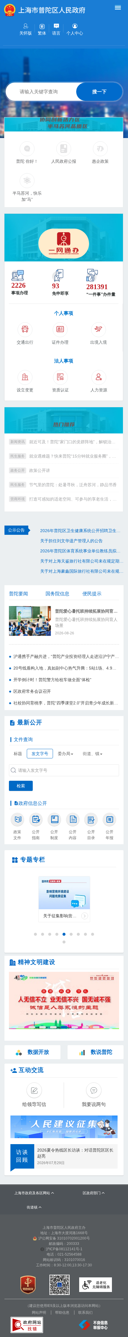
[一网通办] (63, 237)
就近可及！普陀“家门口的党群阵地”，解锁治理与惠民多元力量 (73, 441)
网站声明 (39, 1312)
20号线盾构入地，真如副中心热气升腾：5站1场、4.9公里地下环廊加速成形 (66, 668)
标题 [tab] (18, 753)
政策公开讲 (39, 470)
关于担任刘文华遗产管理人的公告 (71, 540)
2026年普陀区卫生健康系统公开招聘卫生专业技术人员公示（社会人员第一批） (82, 530)
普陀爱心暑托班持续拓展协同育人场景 (87, 611)
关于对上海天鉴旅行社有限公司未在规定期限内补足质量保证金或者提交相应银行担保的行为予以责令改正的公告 (82, 561)
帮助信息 (62, 1312)
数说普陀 (101, 1052)
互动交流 (31, 1070)
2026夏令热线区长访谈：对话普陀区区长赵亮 (75, 1153)
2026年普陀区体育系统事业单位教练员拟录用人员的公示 (82, 551)
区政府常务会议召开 (32, 691)
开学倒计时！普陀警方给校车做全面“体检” (52, 679)
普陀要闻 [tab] (18, 593)
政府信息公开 (32, 803)
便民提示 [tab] (92, 593)
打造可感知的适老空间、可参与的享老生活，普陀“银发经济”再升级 (73, 499)
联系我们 (85, 1312)
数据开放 (38, 1052)
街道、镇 (91, 753)
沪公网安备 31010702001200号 (64, 1238)
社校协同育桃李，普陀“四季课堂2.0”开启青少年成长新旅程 (66, 703)
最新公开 (29, 722)
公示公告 (16, 530)
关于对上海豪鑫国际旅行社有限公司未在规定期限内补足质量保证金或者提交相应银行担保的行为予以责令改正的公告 (82, 571)
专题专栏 (32, 859)
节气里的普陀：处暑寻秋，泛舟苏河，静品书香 (73, 484)
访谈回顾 (22, 1156)
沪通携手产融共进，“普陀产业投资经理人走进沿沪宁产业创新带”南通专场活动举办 (66, 656)
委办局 (64, 753)
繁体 (42, 33)
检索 (21, 785)
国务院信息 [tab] (57, 593)
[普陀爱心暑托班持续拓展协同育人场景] (30, 620)
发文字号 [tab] (40, 753)
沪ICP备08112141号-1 (64, 1249)
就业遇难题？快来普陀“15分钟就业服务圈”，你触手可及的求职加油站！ (73, 456)
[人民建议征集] (64, 1127)
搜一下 (99, 91)
